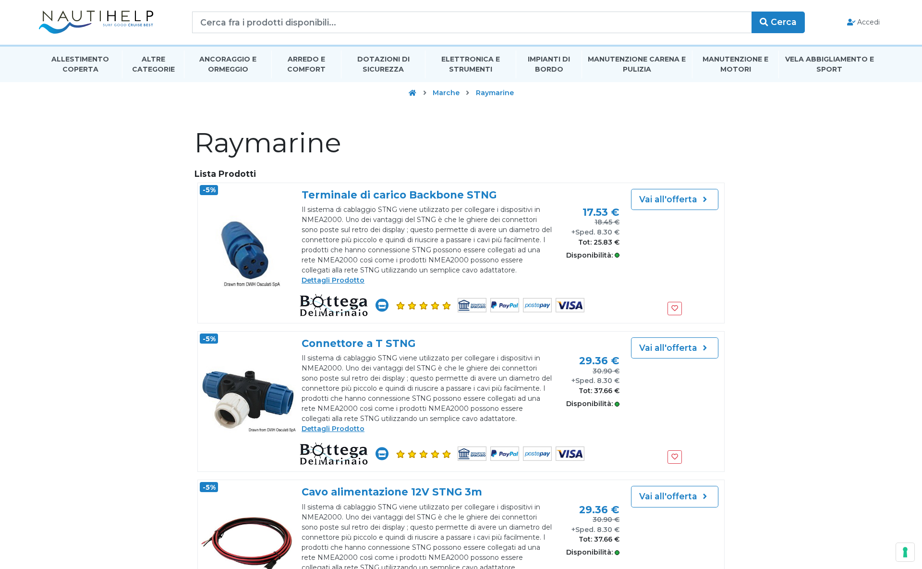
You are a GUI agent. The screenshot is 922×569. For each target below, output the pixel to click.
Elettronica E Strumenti (470, 64)
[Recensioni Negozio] (423, 305)
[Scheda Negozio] (382, 305)
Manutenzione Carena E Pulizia (637, 64)
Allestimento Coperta (80, 64)
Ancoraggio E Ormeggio (227, 64)
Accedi (867, 22)
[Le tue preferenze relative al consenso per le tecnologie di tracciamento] (905, 552)
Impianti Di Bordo (549, 64)
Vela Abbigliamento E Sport (829, 64)
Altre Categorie (153, 64)
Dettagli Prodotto (333, 280)
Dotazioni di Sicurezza (383, 64)
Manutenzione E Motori (735, 64)
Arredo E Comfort (306, 64)
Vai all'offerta (669, 199)
